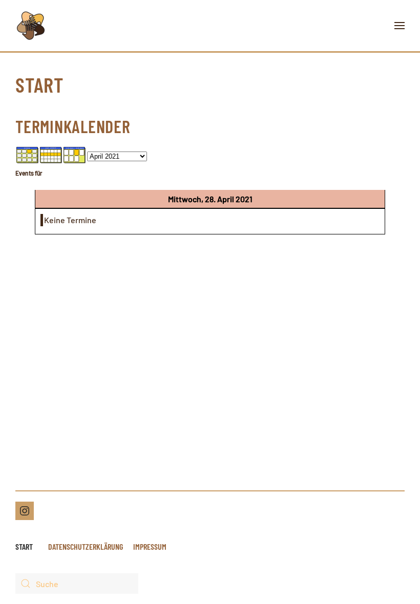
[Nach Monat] (27, 154)
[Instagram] (24, 511)
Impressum (149, 546)
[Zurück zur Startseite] (30, 25)
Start (24, 546)
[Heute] (75, 154)
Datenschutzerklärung (85, 546)
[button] (399, 25)
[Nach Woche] (51, 154)
